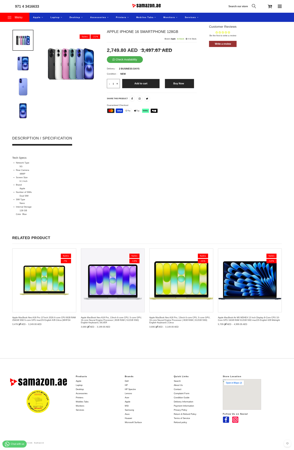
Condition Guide (181, 397)
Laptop (56, 17)
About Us (178, 385)
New (123, 74)
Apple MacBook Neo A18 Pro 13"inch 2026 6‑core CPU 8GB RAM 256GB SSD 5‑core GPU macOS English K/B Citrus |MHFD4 (44, 318)
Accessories (98, 17)
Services (191, 17)
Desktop (75, 17)
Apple (37, 17)
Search (177, 381)
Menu (18, 17)
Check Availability (126, 59)
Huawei (128, 418)
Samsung (129, 410)
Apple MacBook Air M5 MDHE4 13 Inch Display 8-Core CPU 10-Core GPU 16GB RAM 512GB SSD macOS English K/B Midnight (249, 318)
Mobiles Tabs (145, 17)
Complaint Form (181, 393)
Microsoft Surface (133, 422)
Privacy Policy (180, 410)
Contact (177, 389)
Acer (127, 397)
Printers (121, 17)
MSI (127, 406)
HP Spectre (130, 389)
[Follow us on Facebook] (132, 98)
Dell (126, 381)
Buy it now (179, 83)
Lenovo (128, 393)
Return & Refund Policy (185, 414)
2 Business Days (129, 69)
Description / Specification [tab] (42, 138)
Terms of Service (182, 418)
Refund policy (180, 422)
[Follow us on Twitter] (147, 98)
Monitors (169, 17)
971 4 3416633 (27, 6)
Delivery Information (183, 401)
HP (126, 385)
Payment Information (184, 406)
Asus (127, 414)
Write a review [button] (223, 44)
